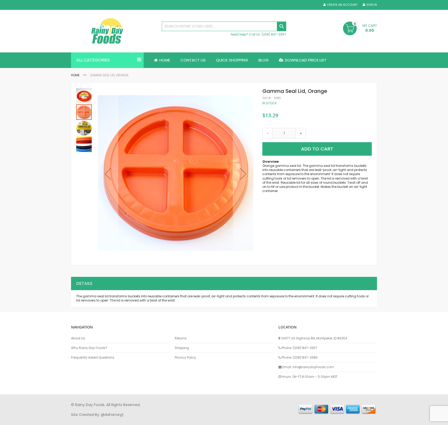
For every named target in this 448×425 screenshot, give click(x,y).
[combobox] (224, 26)
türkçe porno (134, 419)
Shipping (182, 348)
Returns (181, 338)
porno (76, 419)
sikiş (86, 419)
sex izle (171, 419)
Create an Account (342, 5)
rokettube (261, 419)
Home (75, 75)
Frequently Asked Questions (92, 357)
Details (84, 283)
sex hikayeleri (283, 419)
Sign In (371, 5)
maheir (115, 419)
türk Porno (188, 419)
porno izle (99, 419)
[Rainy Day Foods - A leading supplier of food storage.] (114, 31)
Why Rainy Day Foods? (89, 348)
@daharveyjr (112, 414)
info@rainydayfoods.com (313, 367)
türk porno (242, 419)
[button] (107, 174)
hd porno (156, 419)
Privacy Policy (185, 357)
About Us (78, 338)
